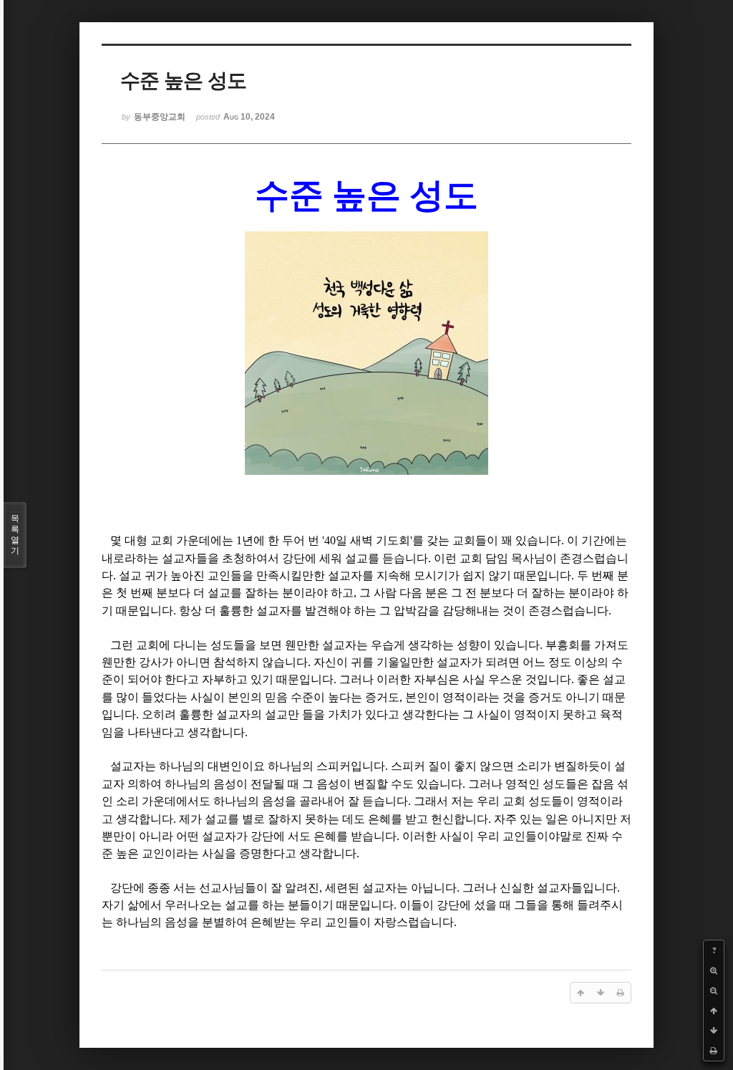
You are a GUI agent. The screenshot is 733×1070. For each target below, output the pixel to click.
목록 (15, 535)
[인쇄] (714, 1051)
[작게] (714, 990)
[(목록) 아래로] (714, 1031)
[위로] (714, 1011)
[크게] (714, 970)
